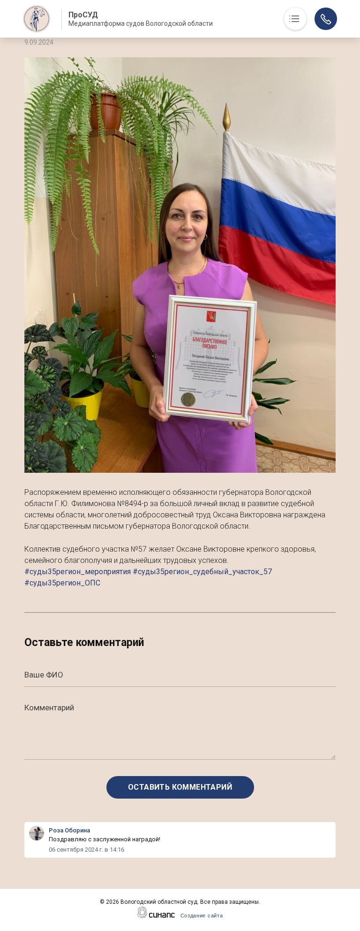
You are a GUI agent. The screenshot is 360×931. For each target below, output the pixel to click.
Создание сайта (201, 915)
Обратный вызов (326, 19)
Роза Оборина (69, 830)
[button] (180, 265)
